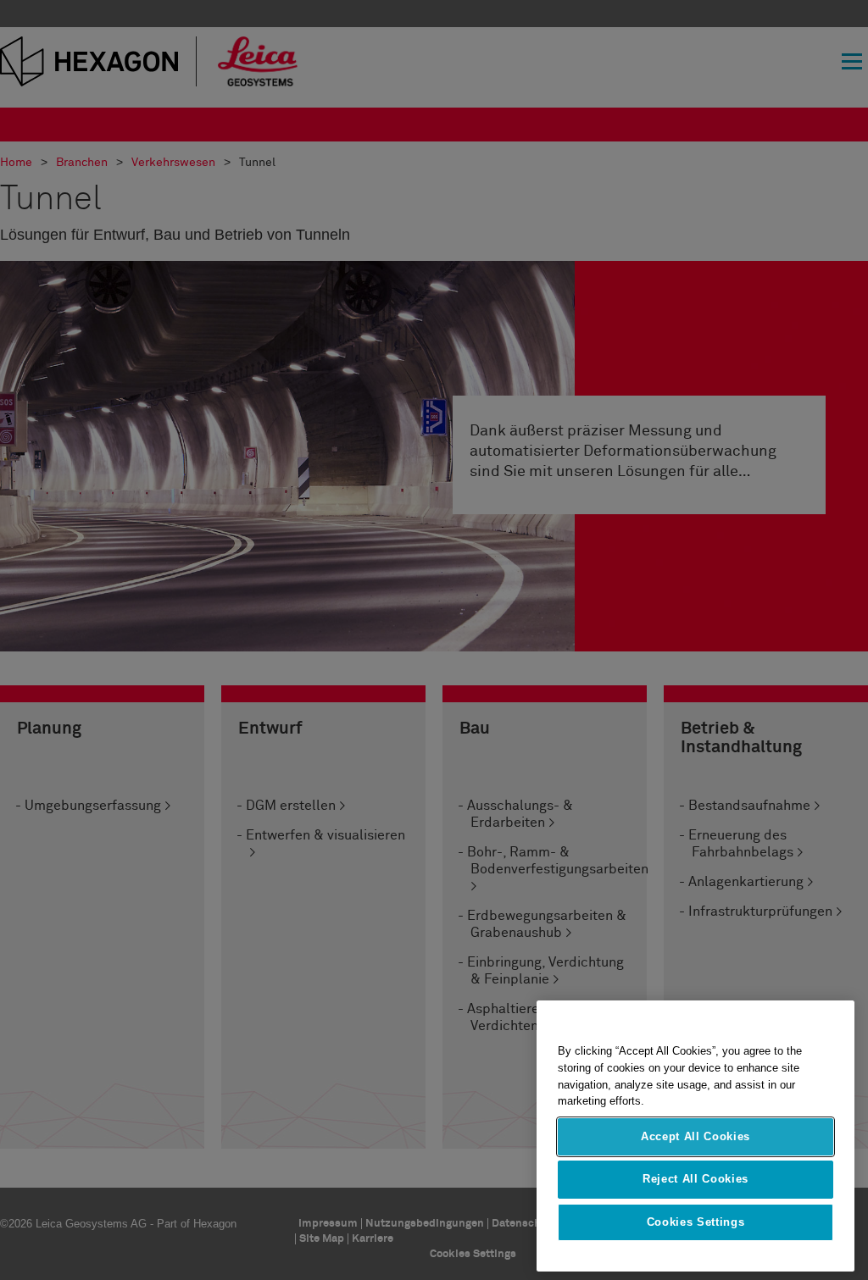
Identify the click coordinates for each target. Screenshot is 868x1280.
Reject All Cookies (695, 1178)
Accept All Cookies (695, 1136)
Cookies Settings (696, 1222)
